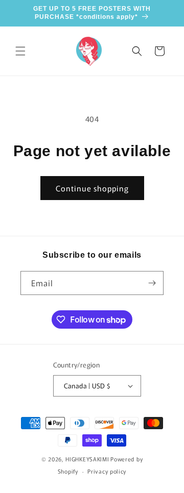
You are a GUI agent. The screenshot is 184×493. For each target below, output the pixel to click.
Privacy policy (106, 471)
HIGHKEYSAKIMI (87, 459)
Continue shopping (92, 188)
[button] (20, 51)
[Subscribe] (152, 283)
